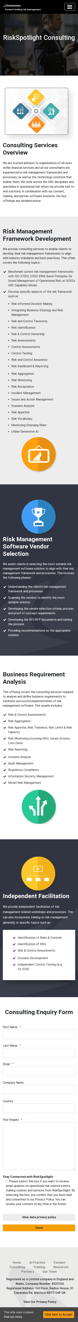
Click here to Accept (59, 1314)
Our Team (50, 1271)
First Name (12, 1027)
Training (39, 1267)
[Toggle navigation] (69, 7)
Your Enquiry (12, 1119)
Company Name (13, 1082)
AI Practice (37, 1262)
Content (59, 1262)
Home (17, 1262)
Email (8, 1064)
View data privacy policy (39, 1217)
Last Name (12, 1045)
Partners (27, 1271)
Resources (61, 1267)
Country (8, 1101)
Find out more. (13, 1317)
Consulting (17, 1267)
